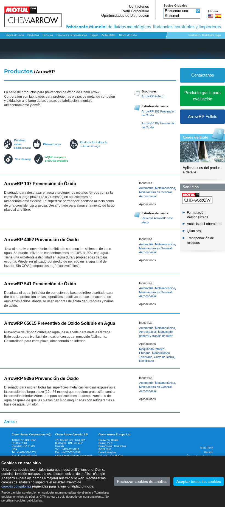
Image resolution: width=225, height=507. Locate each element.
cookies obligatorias (16, 486)
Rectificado (146, 360)
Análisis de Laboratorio (204, 224)
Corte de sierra (164, 357)
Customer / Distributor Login (205, 35)
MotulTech (206, 447)
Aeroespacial (147, 196)
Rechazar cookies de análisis (142, 481)
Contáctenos (139, 7)
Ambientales (109, 35)
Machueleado (161, 352)
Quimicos (194, 231)
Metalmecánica (165, 188)
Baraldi (208, 452)
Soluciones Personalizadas (72, 35)
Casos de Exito (195, 137)
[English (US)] (210, 16)
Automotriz (146, 188)
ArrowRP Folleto (152, 96)
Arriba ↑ (11, 422)
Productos (33, 35)
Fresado (144, 352)
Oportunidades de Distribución (125, 16)
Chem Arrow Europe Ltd (114, 434)
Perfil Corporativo (135, 11)
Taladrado (145, 357)
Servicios (48, 35)
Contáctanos (202, 75)
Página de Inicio (15, 35)
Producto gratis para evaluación (202, 95)
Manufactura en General (155, 192)
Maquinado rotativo (151, 349)
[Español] (218, 16)
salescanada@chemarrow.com (73, 455)
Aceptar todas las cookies (198, 481)
